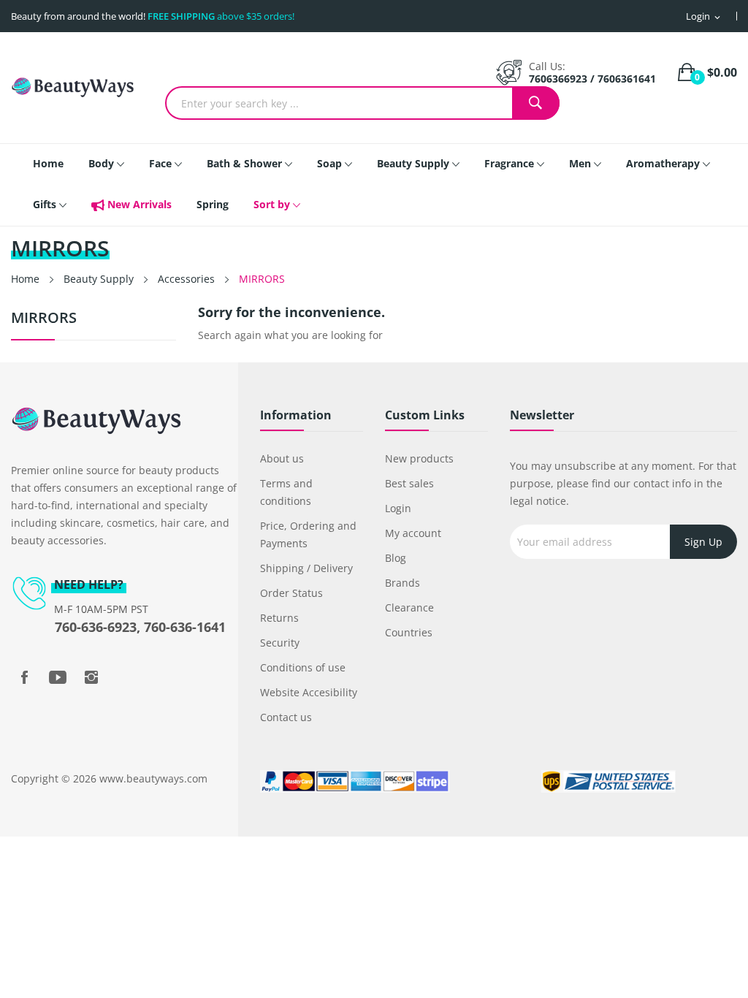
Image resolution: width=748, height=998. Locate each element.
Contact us (286, 717)
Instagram (91, 677)
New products (419, 458)
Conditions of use (303, 667)
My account (413, 533)
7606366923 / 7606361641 (592, 78)
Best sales (409, 483)
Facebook (24, 677)
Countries (408, 632)
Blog (395, 558)
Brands (402, 583)
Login (398, 508)
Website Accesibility (308, 692)
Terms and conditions (286, 492)
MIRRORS (44, 319)
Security (279, 643)
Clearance (409, 607)
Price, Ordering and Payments (308, 534)
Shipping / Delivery (306, 568)
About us (282, 458)
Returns (279, 618)
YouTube (58, 677)
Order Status (291, 593)
